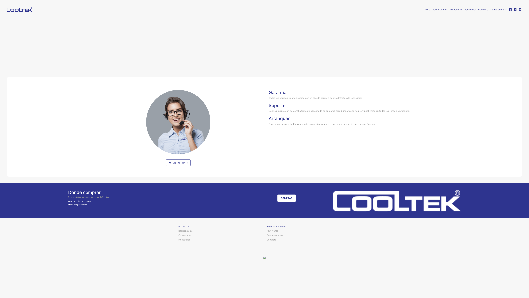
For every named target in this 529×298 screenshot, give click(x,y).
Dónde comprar (275, 235)
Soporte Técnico (180, 163)
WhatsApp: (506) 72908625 (80, 201)
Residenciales (185, 230)
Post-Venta (272, 230)
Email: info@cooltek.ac (77, 205)
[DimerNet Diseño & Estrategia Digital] (264, 257)
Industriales (184, 239)
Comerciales (184, 235)
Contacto (271, 239)
